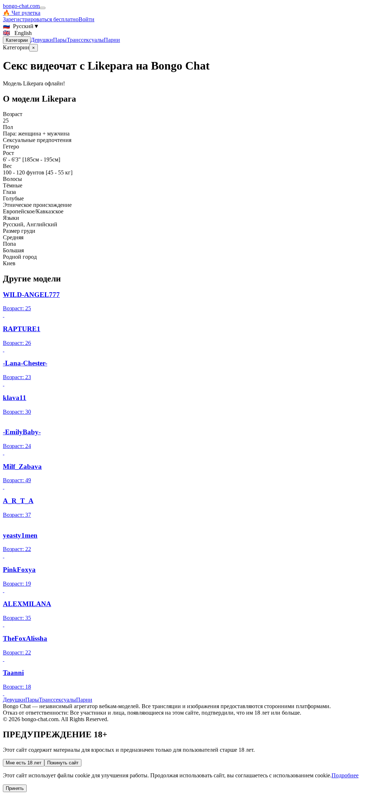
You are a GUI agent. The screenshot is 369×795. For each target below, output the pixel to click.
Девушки (42, 40)
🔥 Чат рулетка (21, 13)
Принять (15, 788)
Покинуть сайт (63, 762)
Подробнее (345, 775)
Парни (112, 40)
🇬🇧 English (17, 33)
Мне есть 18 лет (23, 762)
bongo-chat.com (21, 6)
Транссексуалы (85, 40)
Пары (60, 40)
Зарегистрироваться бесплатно (41, 19)
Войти (86, 19)
